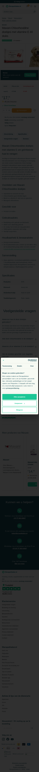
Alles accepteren (19, 397)
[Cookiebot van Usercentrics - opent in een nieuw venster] (28, 360)
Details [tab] (19, 366)
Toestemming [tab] (7, 366)
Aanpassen (18, 403)
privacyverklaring (12, 388)
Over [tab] (32, 366)
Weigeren (19, 410)
